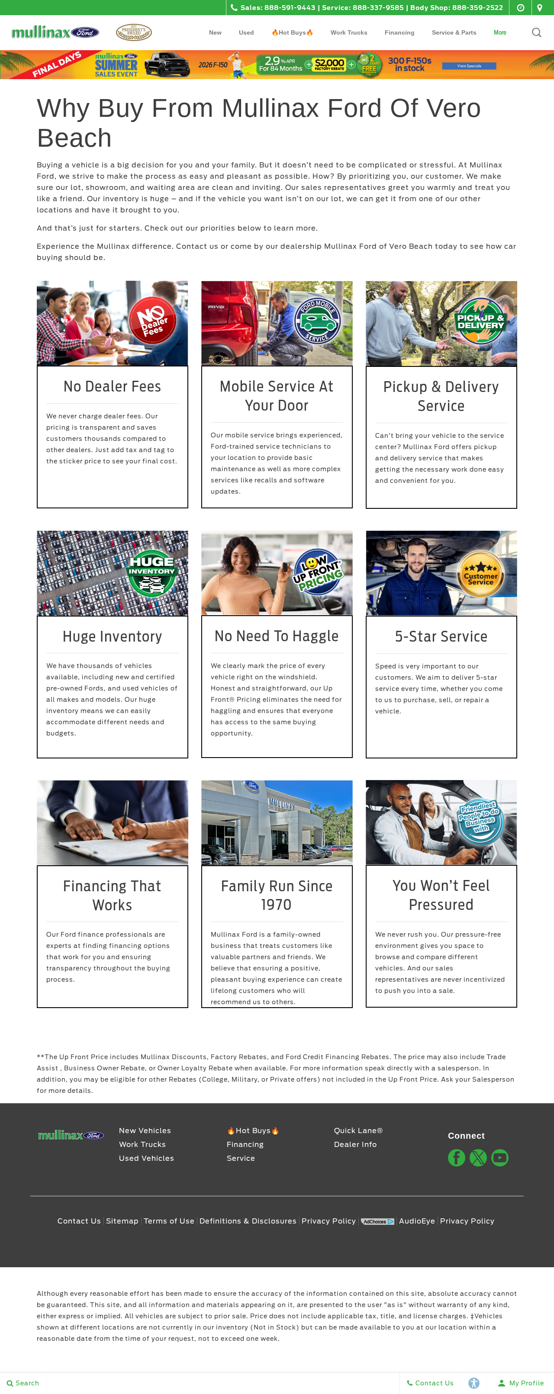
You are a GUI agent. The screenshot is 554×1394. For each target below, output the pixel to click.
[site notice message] (277, 64)
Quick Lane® (358, 1131)
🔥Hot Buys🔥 (292, 32)
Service (241, 1158)
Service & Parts (454, 32)
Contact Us (79, 1221)
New (215, 32)
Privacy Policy (329, 1221)
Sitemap (122, 1221)
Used (246, 32)
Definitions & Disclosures (248, 1221)
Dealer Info (355, 1144)
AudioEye (417, 1221)
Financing (400, 32)
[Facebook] (456, 1157)
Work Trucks (349, 32)
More (500, 34)
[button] (536, 32)
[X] (478, 1157)
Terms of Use (169, 1221)
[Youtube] (500, 1157)
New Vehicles (145, 1131)
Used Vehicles (146, 1158)
